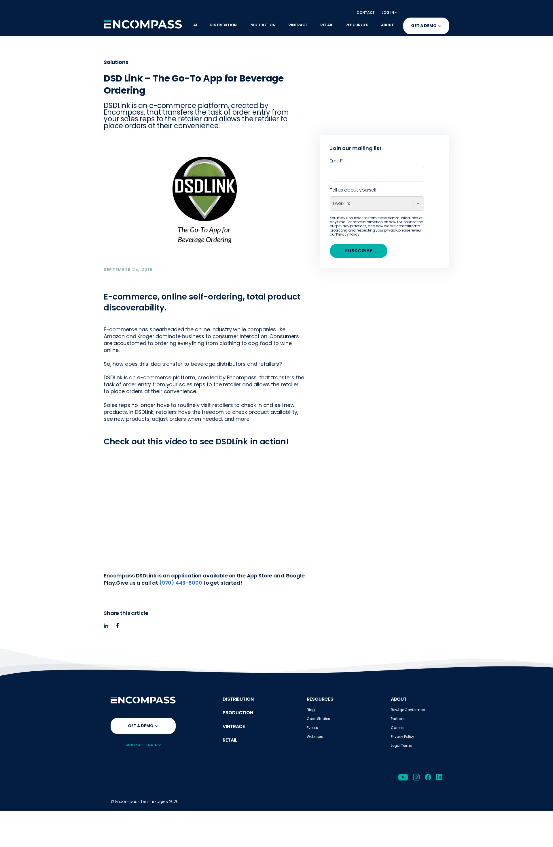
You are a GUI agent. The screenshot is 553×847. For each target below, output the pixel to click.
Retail (230, 740)
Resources (320, 699)
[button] (389, 12)
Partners (398, 718)
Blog (311, 709)
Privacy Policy (347, 234)
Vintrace (234, 726)
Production (238, 712)
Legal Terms (401, 745)
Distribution (238, 699)
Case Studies (318, 718)
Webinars (315, 736)
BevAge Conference (408, 709)
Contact (366, 12)
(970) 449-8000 (180, 582)
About (398, 699)
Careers (397, 727)
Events (312, 727)
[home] (143, 24)
